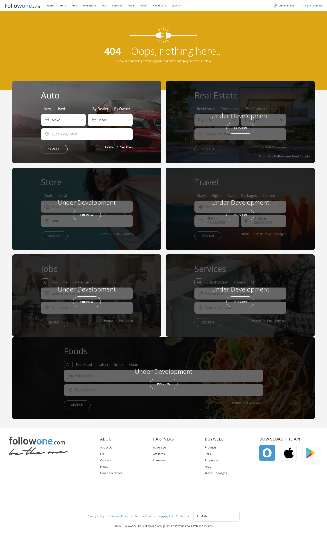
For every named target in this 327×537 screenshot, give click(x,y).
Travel (143, 5)
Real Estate (89, 5)
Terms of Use (143, 516)
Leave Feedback (111, 473)
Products (211, 447)
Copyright (163, 516)
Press (104, 467)
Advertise (159, 447)
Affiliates (159, 454)
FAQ (102, 454)
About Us (106, 447)
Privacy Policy (95, 516)
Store (63, 5)
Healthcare (159, 5)
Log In (307, 5)
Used (61, 108)
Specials (177, 5)
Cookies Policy (119, 516)
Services (117, 5)
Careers (105, 460)
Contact (181, 516)
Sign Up (318, 5)
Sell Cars (126, 147)
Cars (208, 454)
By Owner (122, 108)
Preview (240, 128)
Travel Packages (216, 473)
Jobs (104, 5)
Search (54, 149)
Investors (159, 460)
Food (131, 5)
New (47, 108)
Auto (74, 5)
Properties (212, 460)
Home (50, 5)
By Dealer (100, 108)
